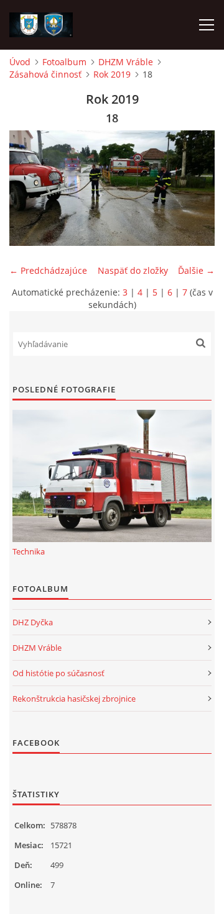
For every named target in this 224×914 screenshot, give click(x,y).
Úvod (19, 62)
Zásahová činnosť (45, 74)
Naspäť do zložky (133, 270)
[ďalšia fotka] (194, 188)
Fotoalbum (64, 62)
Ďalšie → (196, 270)
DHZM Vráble (125, 62)
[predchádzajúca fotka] (30, 188)
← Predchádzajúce (48, 270)
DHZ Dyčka (32, 622)
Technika (28, 551)
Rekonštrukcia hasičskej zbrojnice (74, 698)
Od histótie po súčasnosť (58, 673)
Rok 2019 (112, 74)
